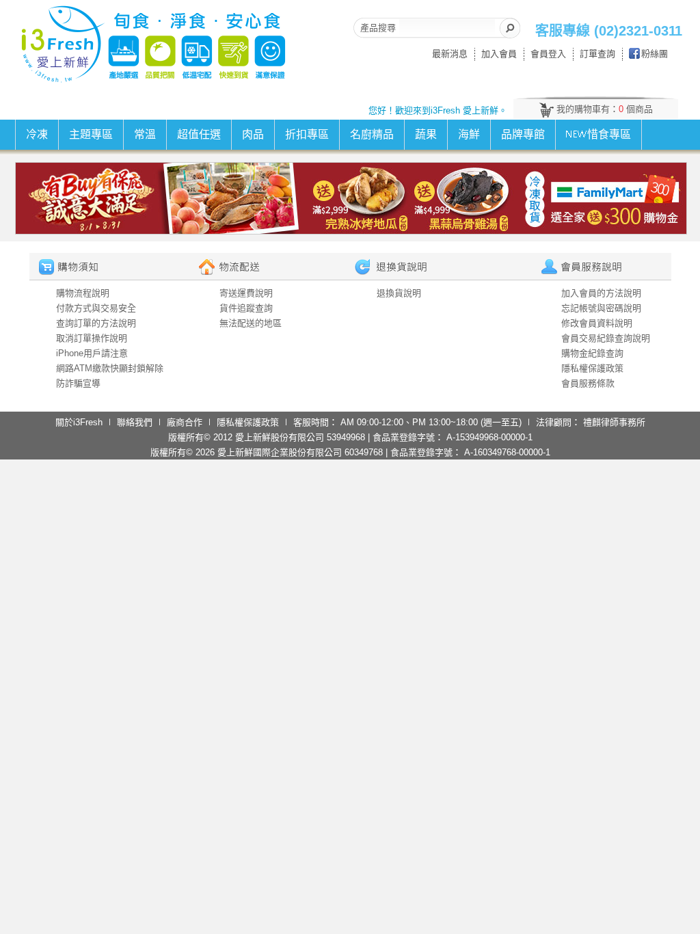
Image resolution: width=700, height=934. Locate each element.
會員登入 (548, 54)
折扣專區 (307, 134)
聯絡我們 (134, 422)
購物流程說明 (82, 293)
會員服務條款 (588, 383)
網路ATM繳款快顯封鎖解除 (109, 368)
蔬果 (426, 134)
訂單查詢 (597, 54)
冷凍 (37, 134)
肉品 (253, 134)
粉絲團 (654, 54)
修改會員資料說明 (596, 323)
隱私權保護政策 (592, 368)
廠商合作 (184, 422)
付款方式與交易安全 (96, 308)
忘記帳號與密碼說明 (601, 308)
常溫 (145, 134)
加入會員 (499, 54)
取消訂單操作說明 (91, 338)
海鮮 (469, 134)
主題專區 (91, 134)
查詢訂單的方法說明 (96, 323)
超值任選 (199, 134)
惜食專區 (609, 134)
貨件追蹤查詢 (246, 308)
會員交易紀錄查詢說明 (605, 338)
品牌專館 (523, 134)
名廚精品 (372, 134)
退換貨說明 (399, 293)
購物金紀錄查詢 (592, 353)
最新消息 (450, 54)
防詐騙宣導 (78, 383)
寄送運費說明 (246, 293)
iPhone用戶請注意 (92, 353)
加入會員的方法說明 (601, 293)
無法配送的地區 (250, 323)
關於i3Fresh (79, 422)
